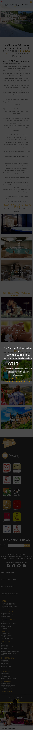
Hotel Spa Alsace (18, 378)
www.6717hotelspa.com (18, 381)
